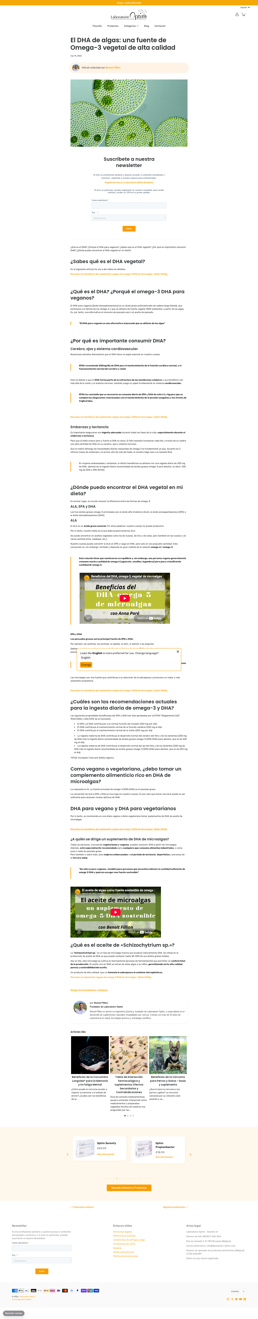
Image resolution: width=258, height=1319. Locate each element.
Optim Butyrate (133, 2)
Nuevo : (121, 2)
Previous (76, 1155)
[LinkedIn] (244, 1299)
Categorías (130, 26)
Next (182, 1155)
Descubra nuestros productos (129, 1187)
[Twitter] (236, 1299)
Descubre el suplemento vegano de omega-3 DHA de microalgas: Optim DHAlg (110, 977)
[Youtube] (240, 1299)
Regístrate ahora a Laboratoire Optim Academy (129, 182)
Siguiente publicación (174, 1207)
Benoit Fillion (113, 67)
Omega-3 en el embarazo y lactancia (89, 990)
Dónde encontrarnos (123, 1252)
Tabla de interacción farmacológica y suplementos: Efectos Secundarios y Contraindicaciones (90, 1084)
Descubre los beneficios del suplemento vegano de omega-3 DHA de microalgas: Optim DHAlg (118, 274)
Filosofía (97, 26)
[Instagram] (228, 1299)
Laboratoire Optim (27, 1296)
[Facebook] (232, 1299)
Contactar (160, 26)
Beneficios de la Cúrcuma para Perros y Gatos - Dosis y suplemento (129, 1080)
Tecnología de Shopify (21, 1299)
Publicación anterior (83, 1207)
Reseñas (117, 1248)
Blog (146, 26)
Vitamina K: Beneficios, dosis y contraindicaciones (168, 1079)
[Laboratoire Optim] (129, 14)
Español (235, 1291)
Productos (113, 26)
